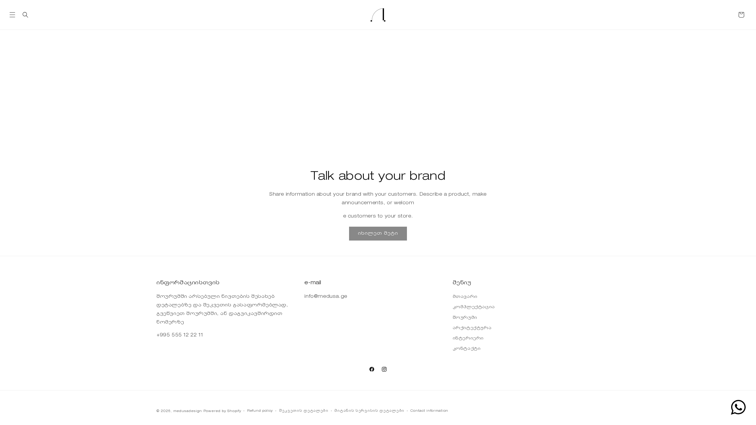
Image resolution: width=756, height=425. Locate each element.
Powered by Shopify (222, 411)
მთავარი (465, 297)
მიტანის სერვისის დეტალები (369, 411)
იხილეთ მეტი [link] (378, 233)
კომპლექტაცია (474, 307)
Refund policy (260, 411)
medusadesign (187, 411)
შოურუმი (465, 318)
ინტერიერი (468, 338)
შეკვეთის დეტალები (303, 411)
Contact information (429, 411)
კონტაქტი (467, 349)
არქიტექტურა (472, 328)
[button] (12, 14)
